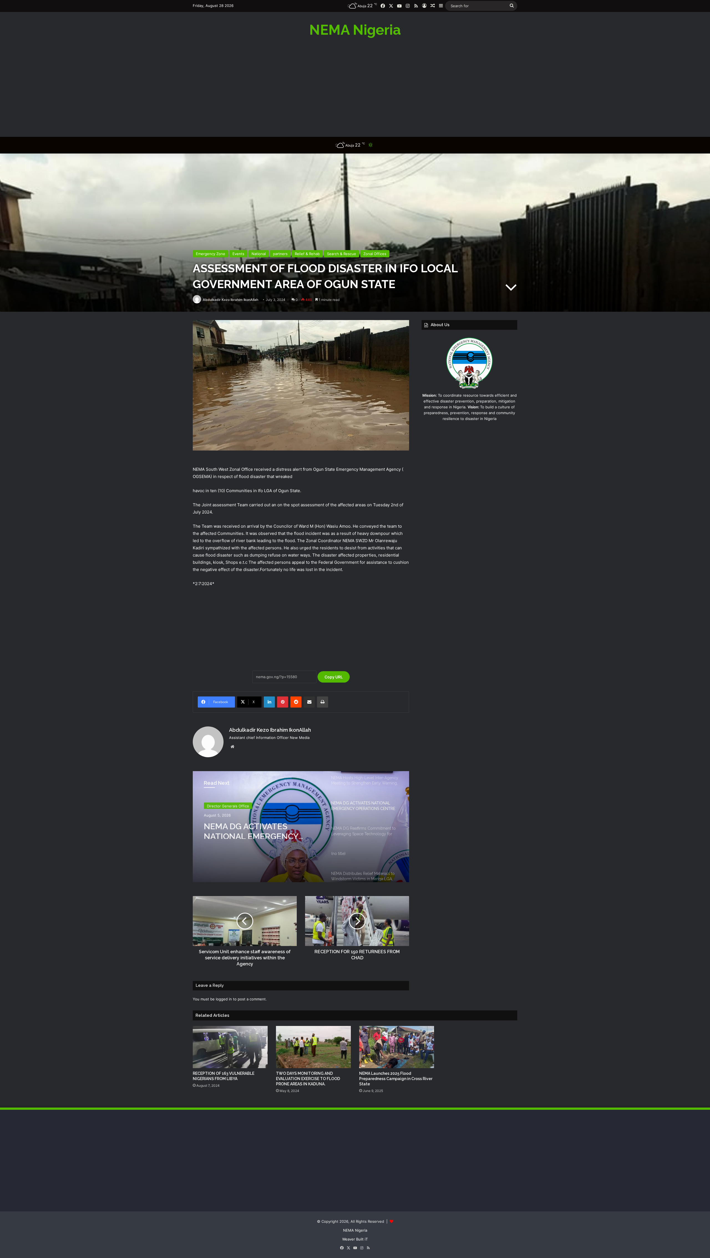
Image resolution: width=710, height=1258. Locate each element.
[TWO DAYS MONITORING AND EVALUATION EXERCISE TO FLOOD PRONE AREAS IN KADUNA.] (313, 1047)
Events (238, 253)
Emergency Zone (210, 253)
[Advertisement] (355, 87)
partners (280, 253)
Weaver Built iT (355, 1239)
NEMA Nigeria (355, 1230)
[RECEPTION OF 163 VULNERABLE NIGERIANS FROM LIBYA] (230, 1047)
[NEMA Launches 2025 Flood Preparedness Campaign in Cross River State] (396, 1047)
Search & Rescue (341, 253)
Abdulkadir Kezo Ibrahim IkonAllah (230, 300)
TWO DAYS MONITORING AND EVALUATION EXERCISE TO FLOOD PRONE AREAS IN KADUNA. (308, 1078)
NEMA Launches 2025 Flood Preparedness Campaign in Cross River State (395, 1078)
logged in (224, 999)
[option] (301, 826)
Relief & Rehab (307, 253)
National (259, 253)
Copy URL (333, 677)
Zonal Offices (374, 253)
